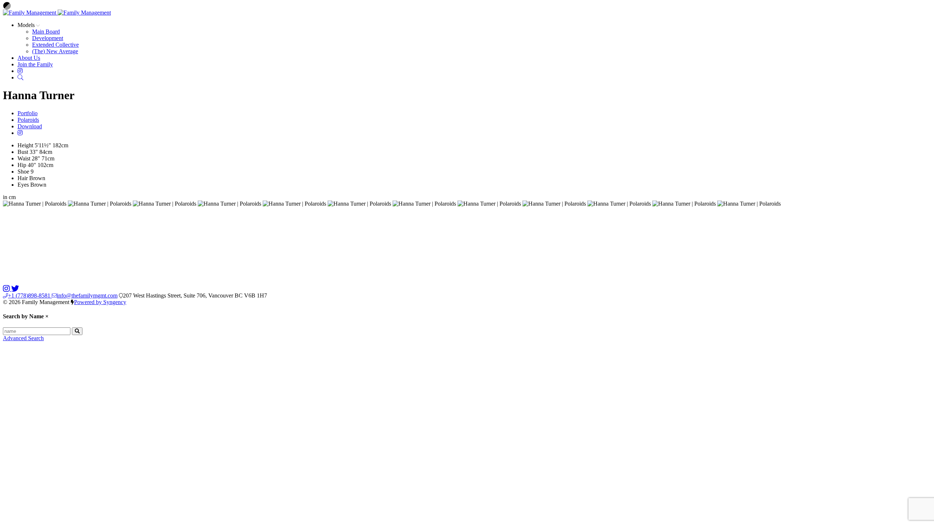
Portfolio (28, 113)
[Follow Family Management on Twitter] (15, 289)
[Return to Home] (57, 12)
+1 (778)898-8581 (30, 295)
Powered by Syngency (100, 302)
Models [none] (27, 25)
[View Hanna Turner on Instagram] (20, 133)
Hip (22, 165)
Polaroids (28, 120)
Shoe (23, 171)
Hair (23, 178)
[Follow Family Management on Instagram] (7, 289)
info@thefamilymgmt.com (87, 295)
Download (30, 126)
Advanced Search (23, 338)
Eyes (23, 185)
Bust (23, 152)
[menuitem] (46, 31)
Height (25, 145)
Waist (24, 158)
